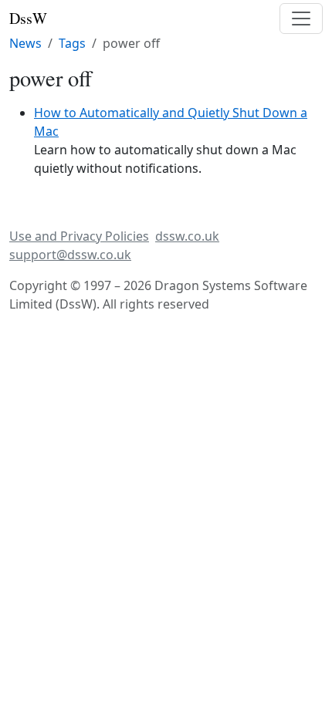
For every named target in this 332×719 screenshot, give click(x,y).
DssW (28, 18)
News (25, 43)
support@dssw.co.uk (70, 254)
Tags (72, 43)
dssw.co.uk (187, 236)
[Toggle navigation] (301, 18)
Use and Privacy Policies (79, 236)
